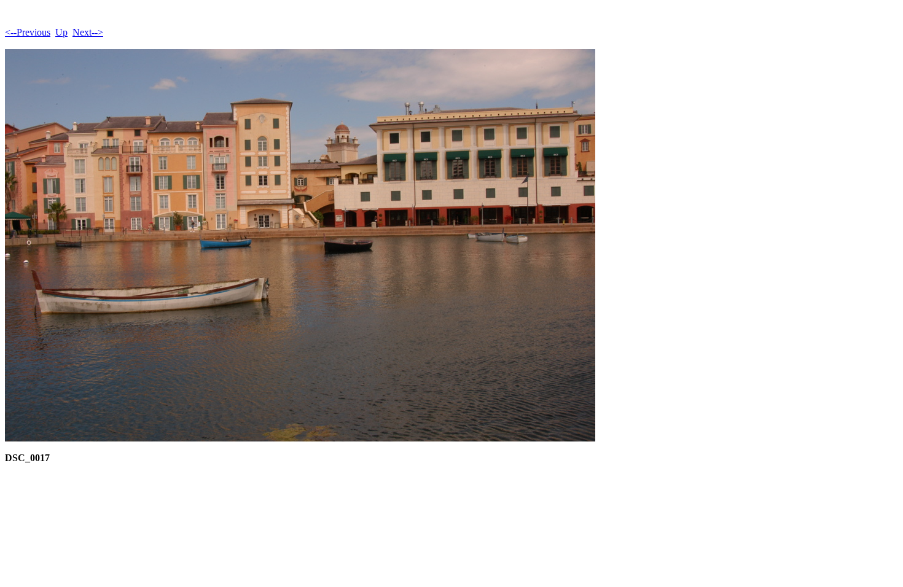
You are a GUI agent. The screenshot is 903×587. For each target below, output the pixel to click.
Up (61, 32)
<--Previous (27, 32)
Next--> (87, 32)
